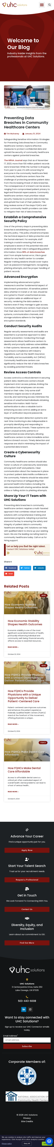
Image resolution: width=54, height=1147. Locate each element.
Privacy (27, 1118)
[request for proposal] (27, 550)
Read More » (13, 647)
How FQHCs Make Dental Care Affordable (24, 769)
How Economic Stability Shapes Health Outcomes (25, 622)
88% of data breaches (33, 252)
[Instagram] (30, 1009)
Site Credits (27, 1121)
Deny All (27, 1143)
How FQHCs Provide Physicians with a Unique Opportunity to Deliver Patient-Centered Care (24, 696)
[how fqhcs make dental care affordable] (27, 750)
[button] (42, 5)
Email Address (10, 1036)
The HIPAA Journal (13, 160)
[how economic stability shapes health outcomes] (27, 602)
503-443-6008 (27, 1001)
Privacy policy (7, 1143)
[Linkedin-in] (23, 1009)
